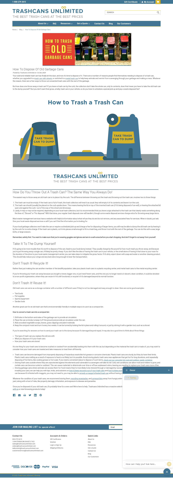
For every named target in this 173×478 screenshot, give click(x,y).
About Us (42, 23)
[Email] (19, 395)
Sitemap (37, 475)
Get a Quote (82, 23)
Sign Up (58, 445)
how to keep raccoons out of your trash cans (87, 371)
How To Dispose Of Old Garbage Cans (37, 30)
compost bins (97, 379)
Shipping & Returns (56, 448)
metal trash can (72, 78)
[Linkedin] (35, 395)
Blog (111, 23)
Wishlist (53, 442)
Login (52, 445)
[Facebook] (14, 395)
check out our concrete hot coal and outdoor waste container (128, 360)
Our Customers (124, 23)
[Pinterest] (40, 395)
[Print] (24, 395)
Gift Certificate (131, 2)
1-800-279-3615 (19, 2)
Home (14, 30)
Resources (66, 23)
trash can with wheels (43, 78)
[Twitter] (30, 395)
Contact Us (99, 23)
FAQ (54, 23)
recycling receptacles (79, 379)
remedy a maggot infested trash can (94, 373)
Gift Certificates (55, 439)
